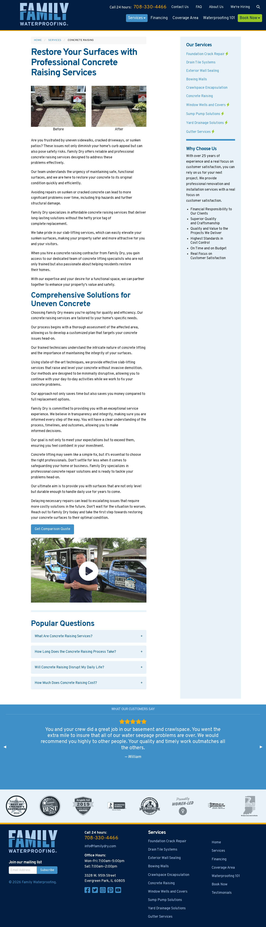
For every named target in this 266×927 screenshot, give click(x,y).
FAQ (199, 7)
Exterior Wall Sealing (202, 71)
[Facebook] (88, 892)
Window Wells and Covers (206, 105)
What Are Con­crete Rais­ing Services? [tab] (63, 636)
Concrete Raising (199, 96)
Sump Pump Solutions (203, 114)
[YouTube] (118, 892)
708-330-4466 (150, 7)
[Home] (44, 15)
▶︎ (263, 747)
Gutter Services (198, 132)
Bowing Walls (196, 79)
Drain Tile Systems (201, 62)
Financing (159, 18)
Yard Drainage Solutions (205, 123)
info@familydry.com (100, 846)
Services (135, 18)
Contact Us (180, 7)
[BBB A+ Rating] (116, 806)
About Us (216, 7)
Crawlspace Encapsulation (206, 88)
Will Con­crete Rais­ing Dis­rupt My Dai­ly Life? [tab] (69, 667)
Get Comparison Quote (52, 529)
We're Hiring (240, 7)
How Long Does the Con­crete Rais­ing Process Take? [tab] (75, 652)
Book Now (248, 18)
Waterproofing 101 (219, 18)
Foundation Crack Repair (205, 54)
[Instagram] (104, 892)
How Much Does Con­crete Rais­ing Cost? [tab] (66, 683)
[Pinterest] (111, 892)
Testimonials (222, 893)
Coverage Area (185, 18)
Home (38, 40)
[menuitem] (180, 7)
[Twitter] (96, 892)
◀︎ (7, 747)
